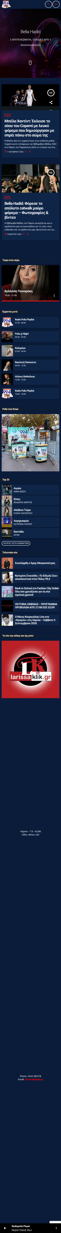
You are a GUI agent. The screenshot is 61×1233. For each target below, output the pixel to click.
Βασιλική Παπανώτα (25, 362)
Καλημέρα (20, 348)
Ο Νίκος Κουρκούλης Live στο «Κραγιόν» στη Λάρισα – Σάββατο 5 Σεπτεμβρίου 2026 (35, 620)
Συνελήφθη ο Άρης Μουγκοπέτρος (35, 563)
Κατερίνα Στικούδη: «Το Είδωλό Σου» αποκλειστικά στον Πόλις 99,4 (36, 577)
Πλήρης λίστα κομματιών (16, 543)
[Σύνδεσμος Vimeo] (6, 4)
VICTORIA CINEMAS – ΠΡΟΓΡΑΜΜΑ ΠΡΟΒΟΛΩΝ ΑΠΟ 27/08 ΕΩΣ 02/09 (36, 606)
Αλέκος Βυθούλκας (25, 376)
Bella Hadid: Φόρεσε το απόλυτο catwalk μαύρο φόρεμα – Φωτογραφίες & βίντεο (26, 210)
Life (7, 115)
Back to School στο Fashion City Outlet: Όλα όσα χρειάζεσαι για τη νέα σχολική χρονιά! (37, 592)
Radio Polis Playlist (24, 319)
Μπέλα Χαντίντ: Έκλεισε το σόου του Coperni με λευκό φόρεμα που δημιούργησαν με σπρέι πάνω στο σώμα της (29, 128)
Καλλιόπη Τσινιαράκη (19, 291)
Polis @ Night (21, 333)
